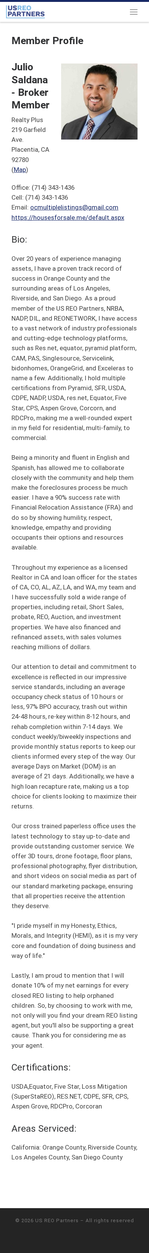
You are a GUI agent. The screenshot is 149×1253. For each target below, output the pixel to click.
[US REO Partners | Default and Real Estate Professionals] (25, 11)
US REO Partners (57, 1220)
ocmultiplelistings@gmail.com (74, 207)
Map (20, 169)
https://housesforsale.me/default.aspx (67, 217)
